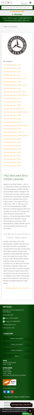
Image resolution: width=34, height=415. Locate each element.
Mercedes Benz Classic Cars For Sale (17, 288)
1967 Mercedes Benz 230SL (12, 146)
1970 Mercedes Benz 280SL (12, 162)
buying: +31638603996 (12, 321)
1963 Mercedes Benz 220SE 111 (13, 122)
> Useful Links (8, 333)
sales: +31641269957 (12, 318)
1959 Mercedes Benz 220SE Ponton (14, 85)
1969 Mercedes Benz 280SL (12, 159)
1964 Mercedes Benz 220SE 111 (13, 132)
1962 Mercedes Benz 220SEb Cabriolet (15, 112)
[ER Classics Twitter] (8, 392)
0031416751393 (18, 11)
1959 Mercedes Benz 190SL (12, 82)
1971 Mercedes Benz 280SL (12, 166)
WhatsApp (18, 14)
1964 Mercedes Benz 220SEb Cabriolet (15, 135)
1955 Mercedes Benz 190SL (12, 65)
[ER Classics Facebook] (4, 392)
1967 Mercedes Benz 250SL (12, 149)
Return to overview (10, 27)
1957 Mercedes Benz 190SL (12, 72)
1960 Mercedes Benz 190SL (12, 88)
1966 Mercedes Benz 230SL (12, 142)
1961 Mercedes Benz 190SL (12, 98)
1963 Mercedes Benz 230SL (12, 119)
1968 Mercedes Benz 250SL (12, 152)
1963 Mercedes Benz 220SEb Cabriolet (15, 125)
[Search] (31, 7)
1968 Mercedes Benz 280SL (12, 156)
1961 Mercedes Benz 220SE (12, 102)
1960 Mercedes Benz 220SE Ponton (14, 92)
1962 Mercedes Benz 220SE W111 (14, 109)
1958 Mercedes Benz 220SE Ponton (14, 78)
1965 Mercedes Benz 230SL (12, 139)
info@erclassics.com (9, 324)
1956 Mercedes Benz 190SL (12, 68)
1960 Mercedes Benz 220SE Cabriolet (15, 95)
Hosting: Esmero (9, 407)
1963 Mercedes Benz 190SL (12, 115)
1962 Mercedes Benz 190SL (12, 105)
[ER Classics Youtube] (12, 392)
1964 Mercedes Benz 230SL (12, 129)
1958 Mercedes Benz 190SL (12, 75)
